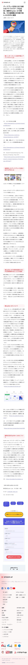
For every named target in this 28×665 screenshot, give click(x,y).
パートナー (19, 622)
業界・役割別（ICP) (21, 595)
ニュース (4, 622)
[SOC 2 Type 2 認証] (19, 645)
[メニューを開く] (24, 2)
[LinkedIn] (2, 588)
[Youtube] (14, 588)
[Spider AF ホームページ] (7, 577)
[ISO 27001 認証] (15, 645)
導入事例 (4, 610)
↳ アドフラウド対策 (8, 629)
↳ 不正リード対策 (7, 632)
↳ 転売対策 (5, 634)
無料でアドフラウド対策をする (14, 514)
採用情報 (19, 613)
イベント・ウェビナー (7, 624)
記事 (3, 613)
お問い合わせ (20, 615)
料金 (4, 604)
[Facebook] (8, 588)
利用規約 (3, 662)
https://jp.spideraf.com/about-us (14, 479)
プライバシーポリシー (10, 662)
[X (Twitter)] (5, 588)
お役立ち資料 (5, 617)
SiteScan (5, 602)
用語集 (3, 615)
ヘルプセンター (5, 620)
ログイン (19, 617)
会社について (20, 610)
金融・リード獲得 (20, 597)
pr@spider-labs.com (12, 491)
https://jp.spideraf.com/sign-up (12, 386)
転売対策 (5, 599)
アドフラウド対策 (7, 595)
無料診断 (19, 620)
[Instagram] (11, 588)
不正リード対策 (6, 597)
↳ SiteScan (5, 636)
